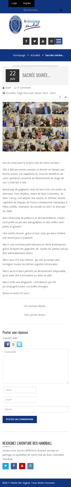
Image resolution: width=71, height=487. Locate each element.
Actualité (35, 55)
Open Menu (58, 41)
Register (27, 3)
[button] (7, 344)
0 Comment (24, 87)
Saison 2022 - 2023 (45, 93)
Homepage (19, 55)
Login (14, 3)
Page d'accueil (25, 93)
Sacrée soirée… (36, 75)
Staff (8, 87)
